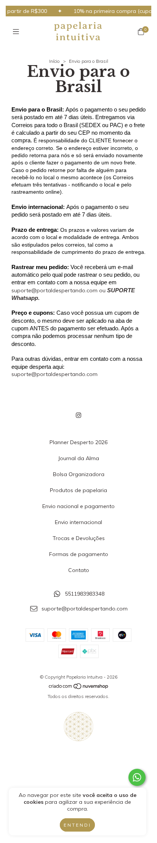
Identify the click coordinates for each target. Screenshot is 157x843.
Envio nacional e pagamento (78, 506)
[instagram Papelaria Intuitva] (78, 415)
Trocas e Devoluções (79, 538)
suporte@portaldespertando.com (54, 374)
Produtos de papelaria (78, 490)
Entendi (77, 825)
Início (54, 61)
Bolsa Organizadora (78, 474)
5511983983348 (84, 594)
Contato (78, 570)
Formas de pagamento (78, 554)
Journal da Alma (78, 458)
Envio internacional (78, 522)
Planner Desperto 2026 (78, 442)
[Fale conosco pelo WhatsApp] (137, 777)
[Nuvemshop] (78, 687)
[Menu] (16, 32)
